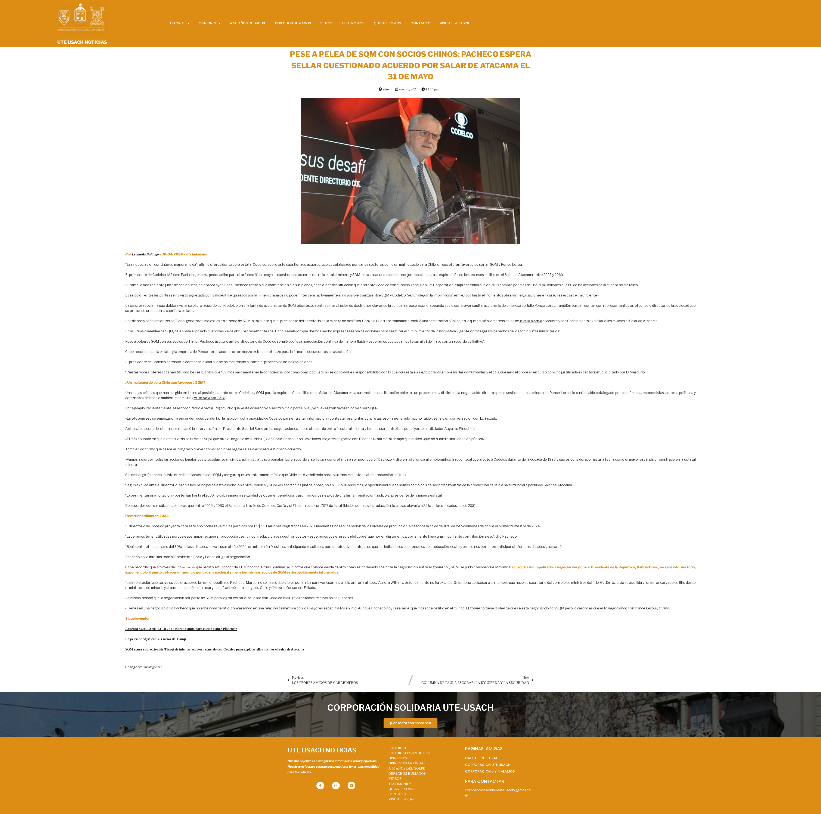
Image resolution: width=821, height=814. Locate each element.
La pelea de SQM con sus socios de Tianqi (155, 639)
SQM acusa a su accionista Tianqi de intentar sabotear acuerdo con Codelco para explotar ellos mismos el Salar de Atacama (214, 649)
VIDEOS (394, 778)
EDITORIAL (397, 748)
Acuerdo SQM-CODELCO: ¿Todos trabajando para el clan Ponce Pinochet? (181, 629)
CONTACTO (398, 794)
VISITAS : (401, 799)
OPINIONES (397, 758)
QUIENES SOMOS (402, 789)
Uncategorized (152, 667)
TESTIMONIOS (400, 784)
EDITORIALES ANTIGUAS (409, 753)
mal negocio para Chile (209, 398)
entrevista (188, 567)
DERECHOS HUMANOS (407, 773)
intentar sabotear (530, 321)
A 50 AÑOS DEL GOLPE (406, 768)
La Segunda (488, 418)
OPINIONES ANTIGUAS (406, 763)
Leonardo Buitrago (145, 254)
